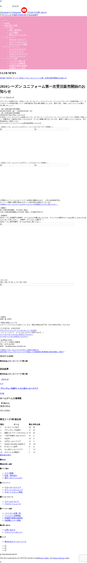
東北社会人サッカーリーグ (15, 542)
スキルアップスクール (18, 54)
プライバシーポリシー (14, 532)
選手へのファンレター (18, 35)
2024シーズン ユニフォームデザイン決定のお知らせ (20, 350)
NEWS (7, 23)
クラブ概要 (13, 32)
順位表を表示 (5, 455)
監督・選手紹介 (15, 30)
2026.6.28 (4, 379)
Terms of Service (59, 558)
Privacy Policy (44, 558)
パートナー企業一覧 (17, 61)
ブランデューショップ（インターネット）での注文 (18, 330)
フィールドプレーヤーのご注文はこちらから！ (16, 334)
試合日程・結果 (11, 25)
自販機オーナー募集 (17, 68)
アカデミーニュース (17, 56)
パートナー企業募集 (17, 63)
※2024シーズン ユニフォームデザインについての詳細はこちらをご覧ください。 (29, 204)
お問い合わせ (10, 530)
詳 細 (2, 393)
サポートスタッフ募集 (18, 44)
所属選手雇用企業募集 (18, 66)
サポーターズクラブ (17, 40)
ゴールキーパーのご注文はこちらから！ (14, 336)
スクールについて (16, 51)
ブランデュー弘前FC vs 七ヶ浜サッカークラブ (19, 388)
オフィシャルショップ (18, 42)
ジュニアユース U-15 (17, 49)
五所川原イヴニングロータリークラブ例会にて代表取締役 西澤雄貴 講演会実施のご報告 (31, 352)
